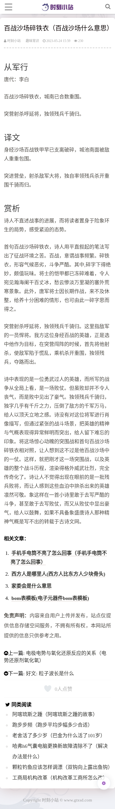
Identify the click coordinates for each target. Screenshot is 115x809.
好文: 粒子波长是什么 (50, 673)
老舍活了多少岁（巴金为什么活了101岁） (58, 735)
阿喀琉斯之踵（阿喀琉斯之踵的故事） (55, 714)
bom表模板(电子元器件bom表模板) (50, 598)
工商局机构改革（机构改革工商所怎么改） (60, 778)
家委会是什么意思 (31, 586)
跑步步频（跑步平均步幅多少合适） (52, 725)
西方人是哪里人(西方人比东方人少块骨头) (58, 574)
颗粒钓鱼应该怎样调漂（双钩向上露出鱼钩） (62, 767)
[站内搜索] (108, 7)
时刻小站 (13, 41)
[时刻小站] (57, 7)
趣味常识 (32, 41)
